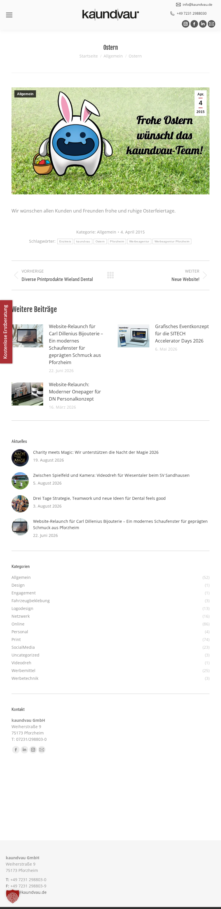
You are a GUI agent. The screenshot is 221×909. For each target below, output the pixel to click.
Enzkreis (65, 241)
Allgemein (25, 94)
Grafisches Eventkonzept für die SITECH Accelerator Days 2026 (182, 333)
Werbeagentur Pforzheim (172, 241)
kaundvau (83, 241)
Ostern (100, 241)
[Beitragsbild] (27, 335)
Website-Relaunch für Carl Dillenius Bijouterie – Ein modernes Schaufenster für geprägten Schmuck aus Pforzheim (76, 344)
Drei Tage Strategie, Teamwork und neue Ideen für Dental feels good (99, 498)
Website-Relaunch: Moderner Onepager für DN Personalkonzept (75, 391)
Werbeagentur (139, 241)
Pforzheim (117, 241)
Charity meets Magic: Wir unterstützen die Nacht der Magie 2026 (96, 452)
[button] (12, 896)
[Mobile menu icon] (9, 15)
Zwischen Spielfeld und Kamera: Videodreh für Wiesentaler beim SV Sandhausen (111, 475)
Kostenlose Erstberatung (5, 332)
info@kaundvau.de (28, 892)
